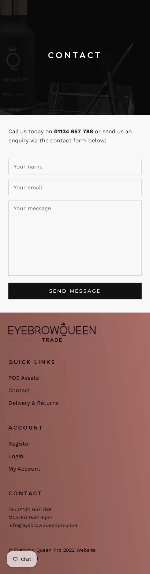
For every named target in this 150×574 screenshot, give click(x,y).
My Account (24, 468)
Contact (19, 390)
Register (19, 443)
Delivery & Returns (33, 403)
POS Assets (23, 378)
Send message (75, 291)
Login (15, 456)
